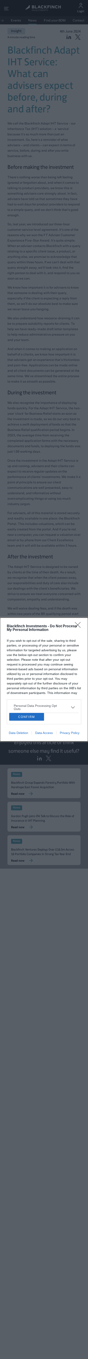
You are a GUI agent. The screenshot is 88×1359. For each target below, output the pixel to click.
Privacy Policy (69, 733)
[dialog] (44, 679)
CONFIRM (26, 717)
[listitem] (44, 707)
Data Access (44, 733)
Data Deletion (18, 733)
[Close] (79, 626)
